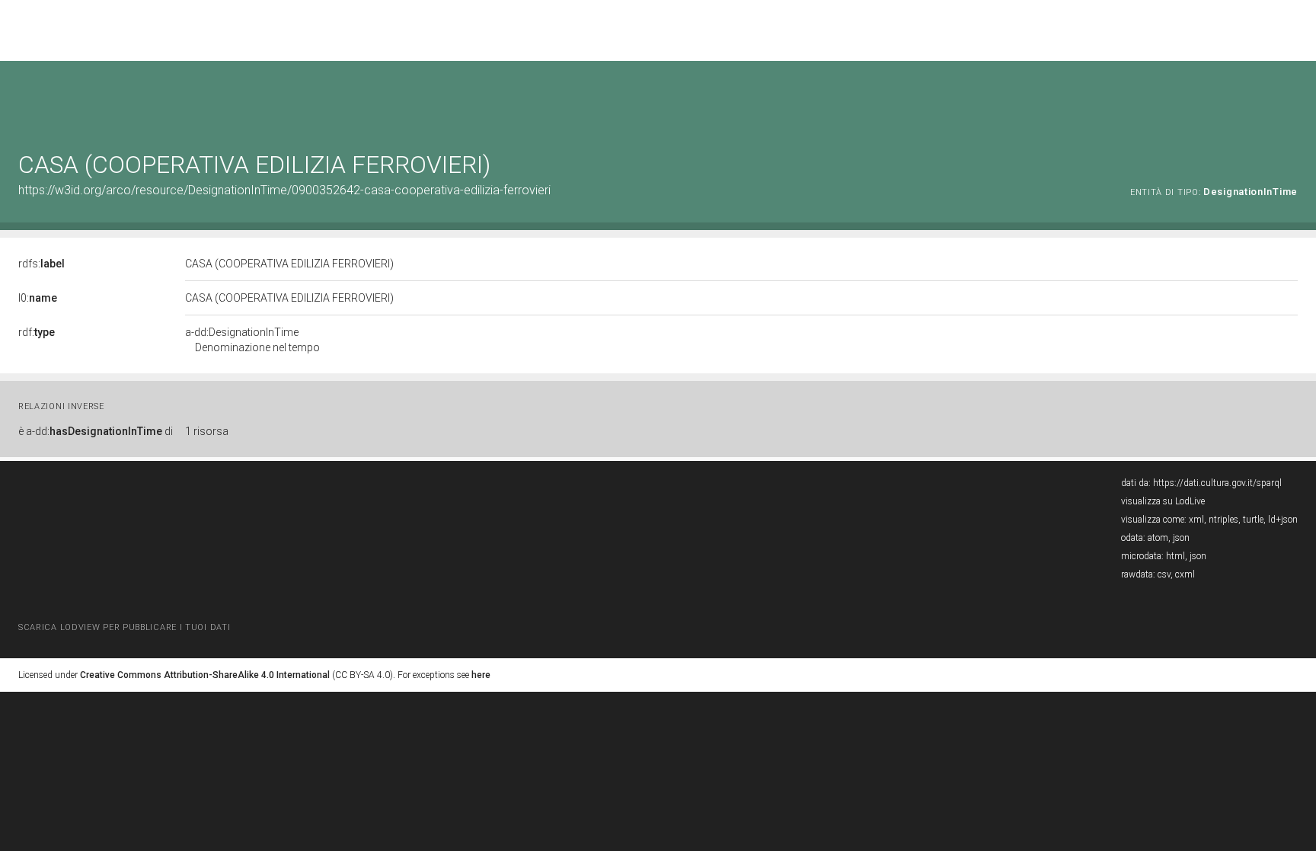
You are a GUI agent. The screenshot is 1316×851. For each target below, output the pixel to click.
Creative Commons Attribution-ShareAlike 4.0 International (205, 675)
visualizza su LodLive (1163, 501)
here (480, 675)
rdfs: (41, 264)
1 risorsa (206, 431)
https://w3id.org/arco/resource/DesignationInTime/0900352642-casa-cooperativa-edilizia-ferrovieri (284, 190)
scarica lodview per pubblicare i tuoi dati (124, 627)
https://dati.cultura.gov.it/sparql (1217, 483)
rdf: (36, 332)
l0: (37, 298)
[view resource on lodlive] (1290, 98)
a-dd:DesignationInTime (252, 340)
